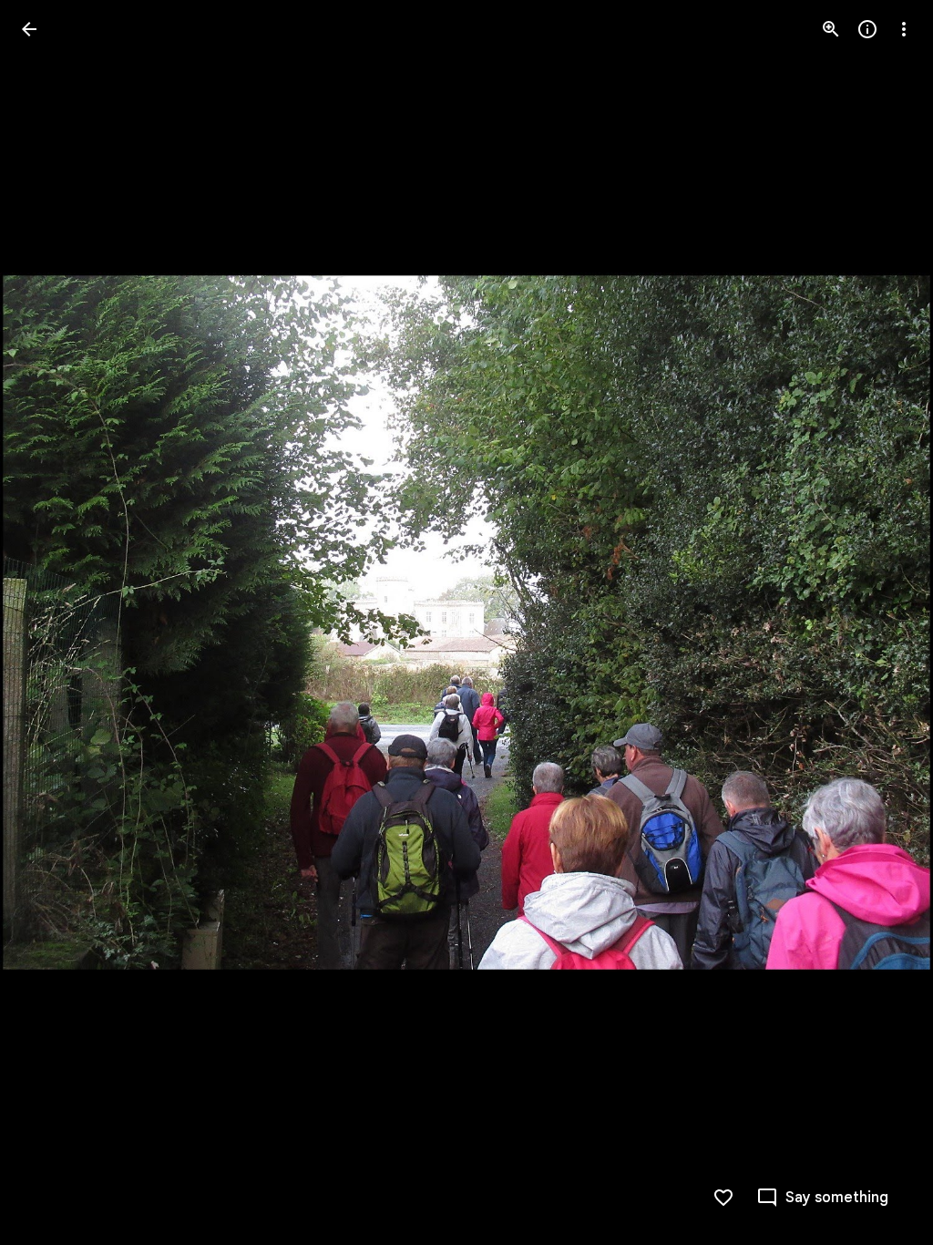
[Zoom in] (831, 29)
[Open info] (867, 29)
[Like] (723, 1198)
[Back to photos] (29, 29)
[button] (51, 622)
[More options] (904, 29)
